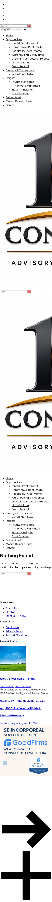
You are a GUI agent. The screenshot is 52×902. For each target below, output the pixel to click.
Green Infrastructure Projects (30, 58)
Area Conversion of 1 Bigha (18, 678)
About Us (11, 608)
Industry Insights (22, 89)
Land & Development (25, 43)
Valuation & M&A (22, 74)
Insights (10, 77)
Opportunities (14, 39)
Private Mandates (23, 82)
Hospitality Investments (27, 51)
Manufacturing (21, 62)
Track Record (20, 66)
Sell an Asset (13, 97)
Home (9, 35)
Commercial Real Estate (27, 47)
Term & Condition (17, 635)
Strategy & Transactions (20, 70)
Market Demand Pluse (19, 101)
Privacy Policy (14, 631)
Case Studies (20, 93)
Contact (10, 105)
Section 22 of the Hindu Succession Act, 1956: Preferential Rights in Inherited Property (23, 708)
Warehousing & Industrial (28, 55)
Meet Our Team (16, 616)
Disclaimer (12, 627)
